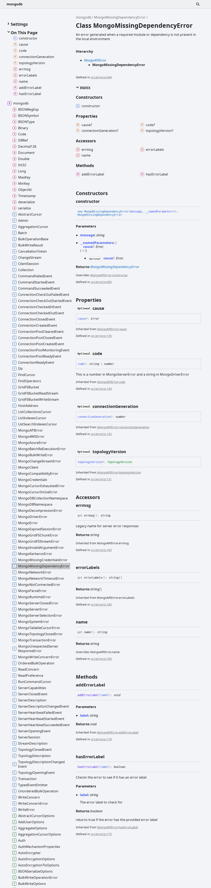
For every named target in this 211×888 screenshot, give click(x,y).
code (122, 382)
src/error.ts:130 (101, 389)
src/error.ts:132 (101, 434)
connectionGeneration (134, 427)
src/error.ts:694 (101, 77)
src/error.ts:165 (101, 550)
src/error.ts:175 (101, 834)
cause (123, 329)
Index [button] (84, 88)
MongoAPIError (95, 60)
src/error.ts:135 (101, 336)
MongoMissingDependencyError (119, 17)
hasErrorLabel (128, 827)
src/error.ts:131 (101, 479)
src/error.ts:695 (101, 282)
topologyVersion (130, 472)
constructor (120, 275)
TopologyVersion (119, 462)
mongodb (14, 4)
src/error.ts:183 (101, 604)
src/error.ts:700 (101, 659)
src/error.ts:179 (101, 739)
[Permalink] (103, 201)
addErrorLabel (128, 732)
